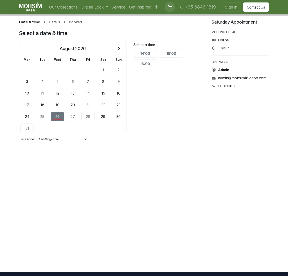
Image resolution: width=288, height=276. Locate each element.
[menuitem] (63, 7)
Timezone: (27, 139)
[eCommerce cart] (170, 7)
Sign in (231, 7)
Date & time (29, 22)
